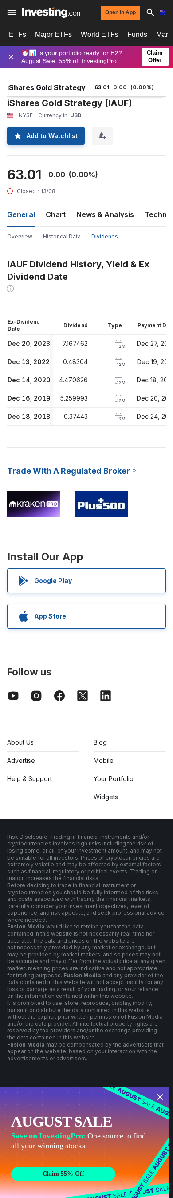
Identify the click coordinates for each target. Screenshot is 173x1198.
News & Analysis (105, 214)
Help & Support (29, 778)
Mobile (104, 760)
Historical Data (62, 236)
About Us (20, 742)
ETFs (17, 34)
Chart (56, 214)
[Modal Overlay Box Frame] (84, 1142)
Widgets (106, 797)
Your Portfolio (114, 778)
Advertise (21, 760)
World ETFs (99, 34)
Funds (137, 34)
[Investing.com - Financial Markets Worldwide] (52, 12)
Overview (19, 236)
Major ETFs (53, 34)
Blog (100, 742)
